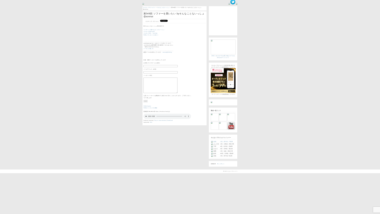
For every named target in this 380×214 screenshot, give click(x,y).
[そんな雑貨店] (231, 121)
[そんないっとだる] (223, 121)
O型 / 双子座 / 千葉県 (226, 141)
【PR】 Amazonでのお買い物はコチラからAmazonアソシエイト (223, 56)
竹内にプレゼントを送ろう (150, 35)
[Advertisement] (223, 20)
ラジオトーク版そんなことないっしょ (154, 30)
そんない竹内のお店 (149, 31)
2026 (225, 171)
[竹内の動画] (231, 129)
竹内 (214, 142)
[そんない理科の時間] (215, 129)
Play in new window (160, 120)
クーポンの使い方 (148, 49)
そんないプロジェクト (149, 7)
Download (170, 120)
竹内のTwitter (147, 106)
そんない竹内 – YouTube (150, 33)
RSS (151, 122)
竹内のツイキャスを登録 (150, 108)
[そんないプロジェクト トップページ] (143, 4)
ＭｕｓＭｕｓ (220, 164)
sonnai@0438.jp (167, 52)
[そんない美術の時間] (223, 129)
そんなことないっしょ (163, 7)
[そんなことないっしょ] (215, 121)
